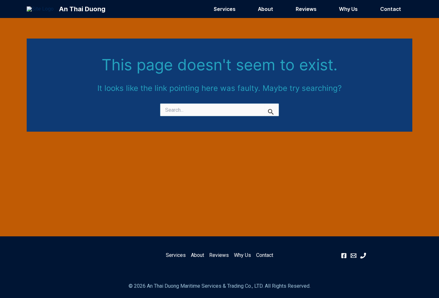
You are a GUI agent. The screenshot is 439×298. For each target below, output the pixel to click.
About (265, 9)
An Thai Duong (82, 9)
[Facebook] (344, 256)
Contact (390, 9)
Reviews (306, 9)
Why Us (348, 9)
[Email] (353, 256)
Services (225, 9)
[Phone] (363, 256)
